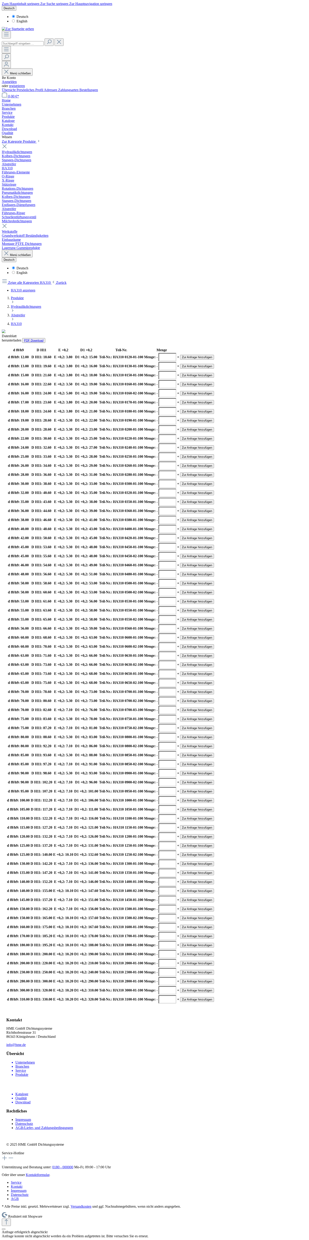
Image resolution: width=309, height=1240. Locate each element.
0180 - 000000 (62, 1167)
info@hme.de (16, 1045)
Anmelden (9, 82)
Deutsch (22, 17)
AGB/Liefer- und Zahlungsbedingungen (44, 1128)
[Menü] (6, 34)
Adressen (51, 90)
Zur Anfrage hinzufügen (197, 357)
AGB (15, 1199)
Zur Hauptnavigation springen (90, 4)
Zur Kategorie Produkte (19, 141)
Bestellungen (88, 90)
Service (16, 1182)
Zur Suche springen (54, 4)
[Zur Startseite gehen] (18, 29)
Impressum (23, 1119)
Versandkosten (81, 1206)
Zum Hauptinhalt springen (21, 4)
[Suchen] (49, 42)
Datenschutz (24, 1124)
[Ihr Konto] (6, 64)
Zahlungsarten (68, 90)
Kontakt (16, 1186)
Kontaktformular (37, 1175)
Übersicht (9, 90)
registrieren (17, 86)
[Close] (3, 1229)
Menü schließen (20, 73)
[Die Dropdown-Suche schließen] (59, 42)
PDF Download (33, 340)
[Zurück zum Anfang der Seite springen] (6, 1222)
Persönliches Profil (30, 90)
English (22, 21)
